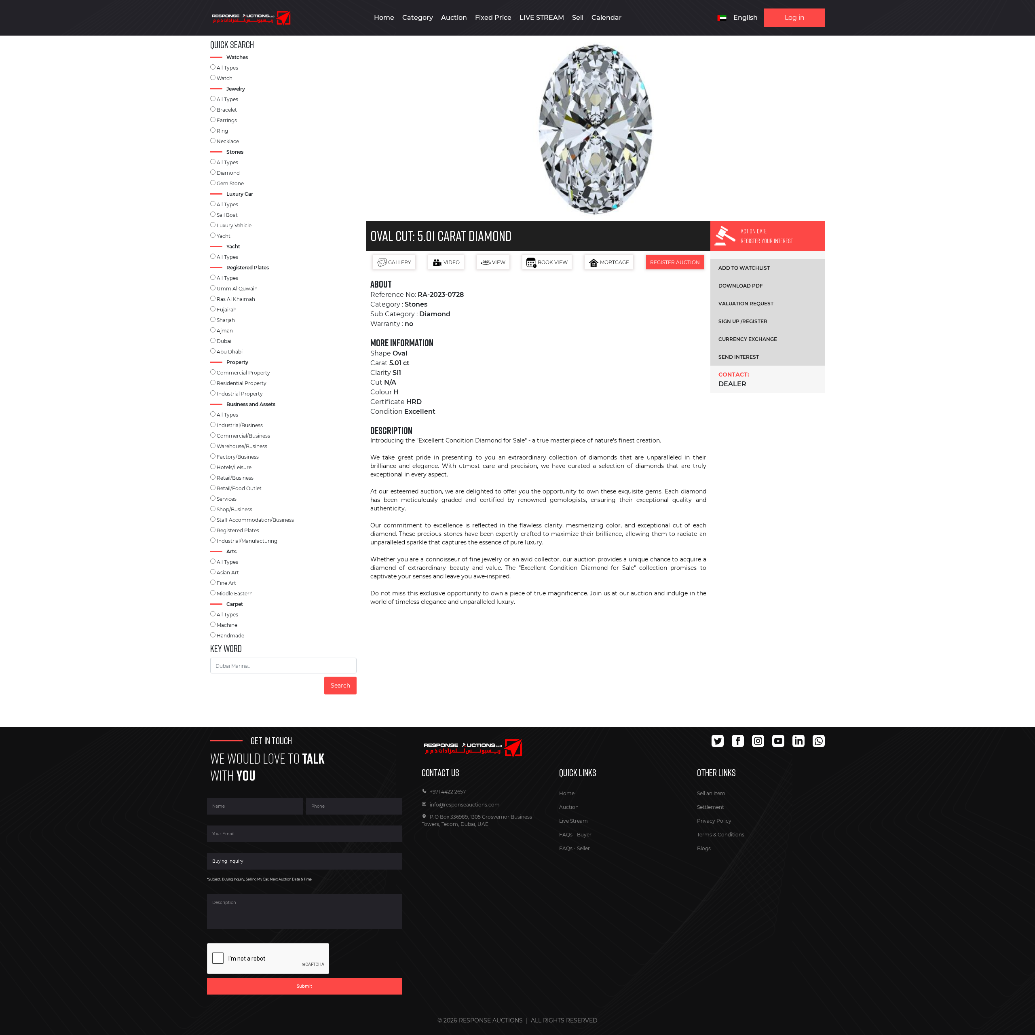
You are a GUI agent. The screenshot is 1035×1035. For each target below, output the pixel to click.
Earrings (227, 120)
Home (384, 17)
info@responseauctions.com (465, 805)
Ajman (225, 331)
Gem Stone (230, 183)
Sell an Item (711, 793)
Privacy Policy (714, 821)
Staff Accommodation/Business (255, 520)
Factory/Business (238, 457)
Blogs (704, 848)
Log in (795, 17)
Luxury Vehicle (234, 225)
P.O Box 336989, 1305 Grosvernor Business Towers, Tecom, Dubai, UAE (477, 820)
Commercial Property (243, 373)
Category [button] (417, 17)
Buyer (584, 835)
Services (227, 499)
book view (552, 262)
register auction (675, 262)
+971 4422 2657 (448, 792)
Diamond (228, 173)
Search (340, 685)
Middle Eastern (235, 594)
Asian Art (228, 572)
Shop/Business (234, 509)
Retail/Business (235, 478)
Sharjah (226, 320)
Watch (224, 78)
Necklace (228, 141)
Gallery (399, 262)
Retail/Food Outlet (239, 488)
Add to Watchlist (744, 268)
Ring (222, 131)
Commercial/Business (243, 436)
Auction (569, 807)
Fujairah (227, 310)
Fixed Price (493, 17)
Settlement (710, 807)
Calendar (606, 17)
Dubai (224, 341)
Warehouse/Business (242, 446)
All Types (227, 68)
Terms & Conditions (720, 835)
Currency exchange (747, 339)
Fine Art (226, 583)
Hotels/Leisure (234, 467)
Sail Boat (227, 215)
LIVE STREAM (542, 17)
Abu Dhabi (230, 352)
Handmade (230, 636)
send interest (738, 357)
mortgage (614, 262)
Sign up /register (742, 321)
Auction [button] (454, 17)
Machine (227, 625)
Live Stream (573, 821)
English (745, 17)
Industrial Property (240, 394)
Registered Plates (238, 530)
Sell (577, 17)
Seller (583, 848)
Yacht (223, 236)
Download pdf (740, 286)
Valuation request (745, 304)
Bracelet (227, 110)
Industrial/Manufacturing (247, 541)
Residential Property (241, 383)
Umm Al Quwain (237, 289)
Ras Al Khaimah (236, 299)
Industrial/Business (240, 425)
